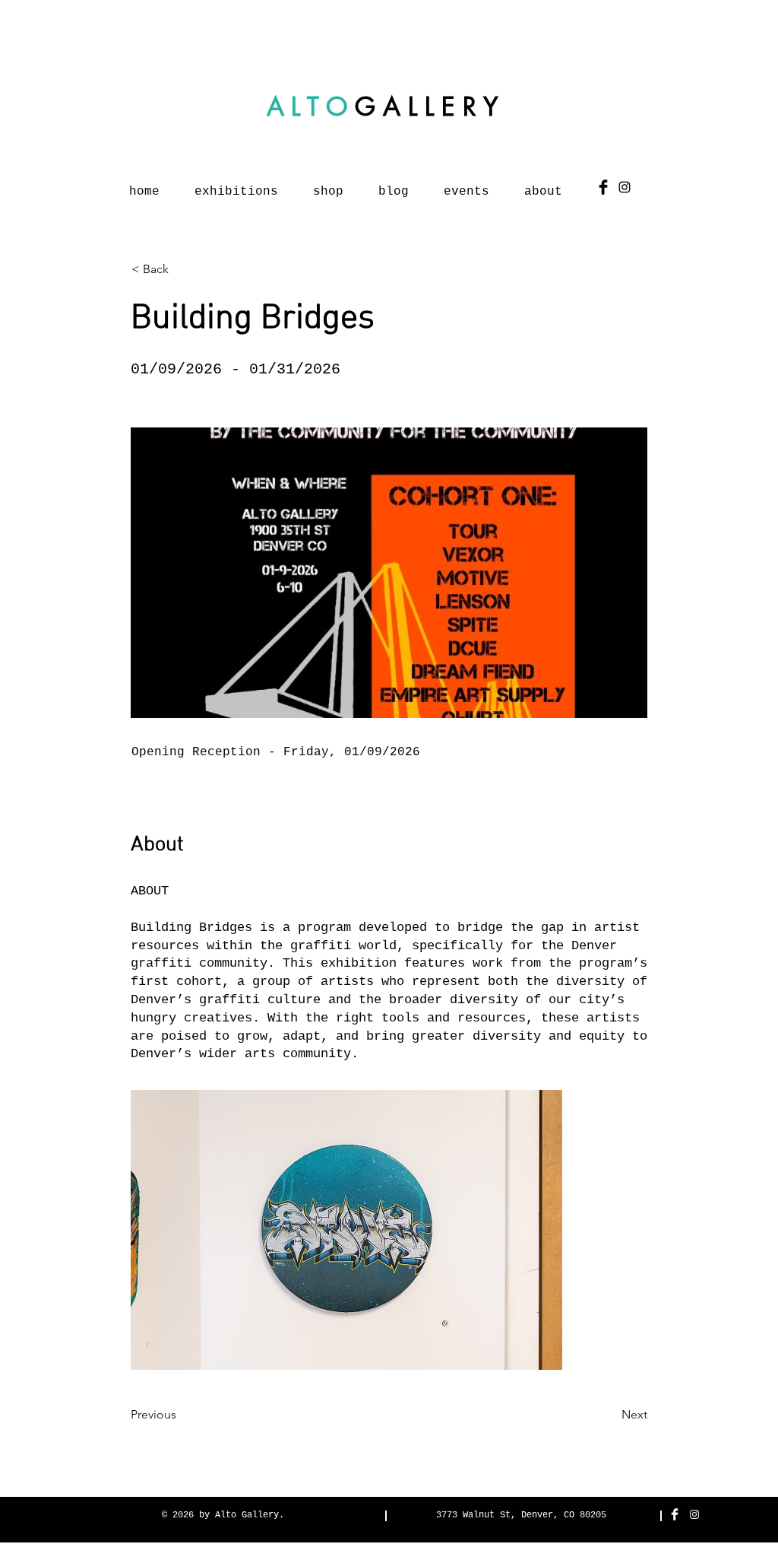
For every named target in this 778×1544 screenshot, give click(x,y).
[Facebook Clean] (675, 1514)
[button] (346, 1230)
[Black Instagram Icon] (624, 187)
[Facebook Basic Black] (603, 187)
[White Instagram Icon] (694, 1514)
